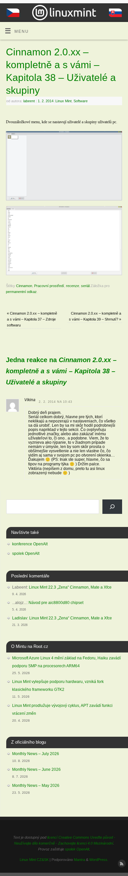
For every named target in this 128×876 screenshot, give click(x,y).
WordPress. (98, 860)
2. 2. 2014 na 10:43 (55, 401)
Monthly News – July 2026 (35, 753)
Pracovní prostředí (49, 286)
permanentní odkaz (21, 292)
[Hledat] (112, 506)
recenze (72, 286)
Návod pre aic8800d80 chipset (56, 602)
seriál (85, 286)
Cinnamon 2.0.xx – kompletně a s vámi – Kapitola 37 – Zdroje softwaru (32, 319)
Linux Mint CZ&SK (34, 860)
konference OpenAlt (30, 544)
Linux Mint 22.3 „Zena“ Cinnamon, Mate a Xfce (70, 587)
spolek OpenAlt (25, 553)
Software (81, 101)
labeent (29, 101)
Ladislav (19, 618)
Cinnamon (24, 286)
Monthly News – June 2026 (36, 769)
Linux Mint (63, 101)
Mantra (79, 860)
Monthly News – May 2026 (35, 785)
